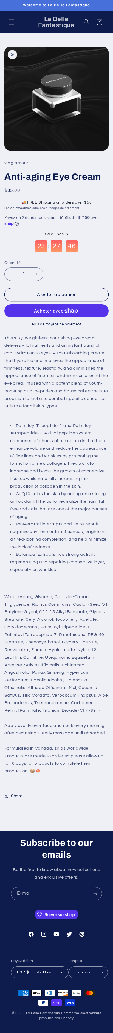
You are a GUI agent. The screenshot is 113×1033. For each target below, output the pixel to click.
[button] (11, 22)
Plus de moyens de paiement (56, 324)
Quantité (12, 263)
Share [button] (16, 796)
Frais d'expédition (18, 208)
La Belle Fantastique (43, 1012)
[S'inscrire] (95, 893)
